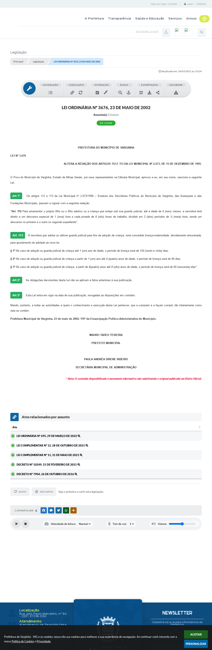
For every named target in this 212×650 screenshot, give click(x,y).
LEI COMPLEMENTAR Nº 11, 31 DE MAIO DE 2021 (48, 455)
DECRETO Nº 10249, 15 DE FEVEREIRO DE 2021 (47, 464)
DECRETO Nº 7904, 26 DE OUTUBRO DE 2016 (46, 474)
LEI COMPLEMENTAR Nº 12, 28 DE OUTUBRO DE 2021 (51, 445)
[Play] (16, 524)
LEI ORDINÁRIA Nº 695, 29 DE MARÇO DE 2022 (47, 436)
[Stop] (25, 524)
